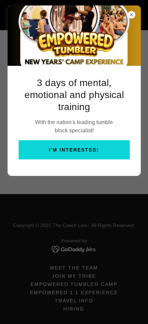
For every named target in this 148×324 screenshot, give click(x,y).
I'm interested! (74, 150)
